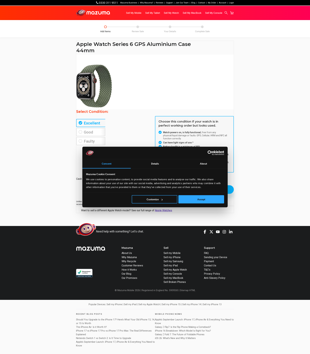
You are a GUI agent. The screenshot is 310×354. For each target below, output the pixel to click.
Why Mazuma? (146, 3)
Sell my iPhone (172, 257)
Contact (201, 3)
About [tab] (203, 163)
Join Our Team (182, 3)
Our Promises (129, 277)
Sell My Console (213, 12)
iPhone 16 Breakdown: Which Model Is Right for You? (183, 330)
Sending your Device (215, 257)
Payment (209, 261)
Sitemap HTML (187, 290)
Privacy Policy (212, 273)
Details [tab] (155, 163)
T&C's (207, 269)
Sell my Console (173, 273)
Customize (153, 199)
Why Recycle (129, 261)
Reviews (159, 3)
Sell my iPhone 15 (171, 304)
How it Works (129, 269)
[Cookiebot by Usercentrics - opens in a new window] (210, 152)
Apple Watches (163, 210)
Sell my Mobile (172, 253)
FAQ (206, 253)
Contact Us (210, 265)
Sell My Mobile (133, 12)
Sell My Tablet (152, 12)
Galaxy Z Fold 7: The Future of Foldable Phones (179, 334)
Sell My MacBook (192, 12)
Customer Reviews (132, 265)
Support (169, 3)
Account (222, 3)
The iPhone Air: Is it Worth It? (91, 327)
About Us (127, 253)
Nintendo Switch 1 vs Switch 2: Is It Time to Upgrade (104, 338)
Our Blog (126, 273)
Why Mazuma (129, 257)
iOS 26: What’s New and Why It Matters (175, 338)
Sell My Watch (171, 12)
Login (231, 3)
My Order (212, 3)
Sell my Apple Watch (175, 269)
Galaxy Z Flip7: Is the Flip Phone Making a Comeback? (183, 327)
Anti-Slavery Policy (214, 277)
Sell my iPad (171, 265)
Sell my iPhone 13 (212, 304)
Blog (193, 3)
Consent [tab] (106, 163)
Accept (201, 199)
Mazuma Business (128, 3)
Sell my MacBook (173, 277)
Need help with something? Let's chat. (120, 231)
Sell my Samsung (173, 261)
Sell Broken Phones (175, 282)
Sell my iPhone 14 (191, 304)
